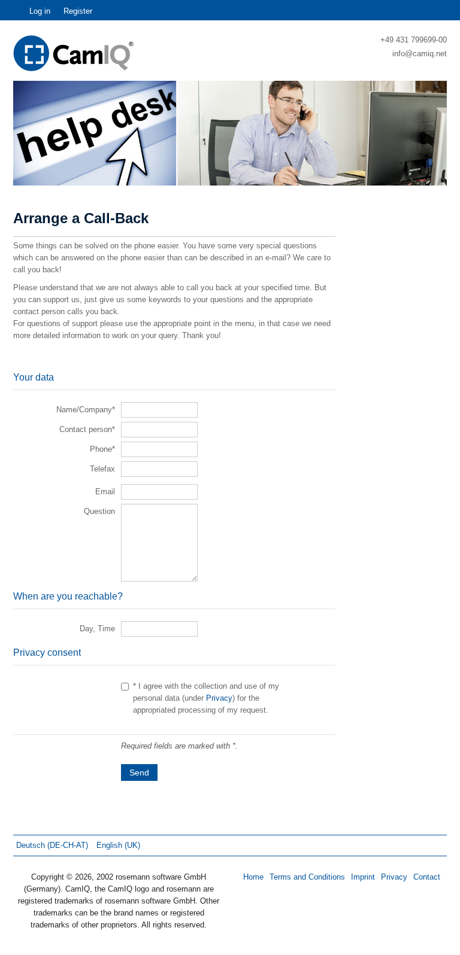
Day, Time (97, 628)
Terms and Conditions (307, 876)
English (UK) (118, 845)
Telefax (102, 468)
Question (99, 511)
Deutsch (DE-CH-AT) (53, 845)
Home (253, 876)
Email (105, 491)
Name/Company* (85, 409)
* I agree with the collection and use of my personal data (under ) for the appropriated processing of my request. (206, 698)
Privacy (219, 698)
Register (77, 11)
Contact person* (87, 429)
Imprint (363, 876)
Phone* (102, 449)
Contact (426, 876)
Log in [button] (39, 11)
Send (139, 772)
